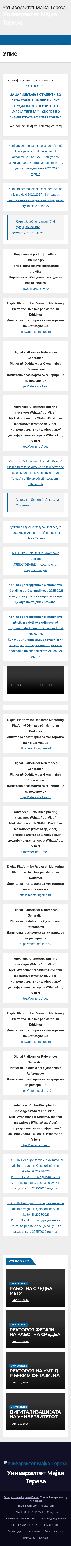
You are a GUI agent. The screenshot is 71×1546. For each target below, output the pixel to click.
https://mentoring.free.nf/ (35, 331)
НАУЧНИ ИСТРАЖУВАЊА (20, 1518)
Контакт (43, 1538)
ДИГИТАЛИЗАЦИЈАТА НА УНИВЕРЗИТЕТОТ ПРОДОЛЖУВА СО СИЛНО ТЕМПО (35, 1419)
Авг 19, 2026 (20, 1423)
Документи (29, 1538)
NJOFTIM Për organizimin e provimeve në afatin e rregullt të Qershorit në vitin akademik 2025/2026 (35, 1165)
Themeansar (35, 1500)
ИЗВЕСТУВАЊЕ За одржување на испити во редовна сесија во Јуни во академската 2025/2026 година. (35, 1182)
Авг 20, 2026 (20, 1341)
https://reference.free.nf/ (35, 386)
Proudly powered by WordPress (21, 1497)
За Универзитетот (28, 1505)
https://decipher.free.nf (35, 446)
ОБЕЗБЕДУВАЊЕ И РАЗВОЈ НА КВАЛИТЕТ (36, 1525)
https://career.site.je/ (35, 288)
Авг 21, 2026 (20, 1300)
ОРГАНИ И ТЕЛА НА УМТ (28, 1512)
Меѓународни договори (52, 1518)
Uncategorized (19, 1284)
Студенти (52, 1512)
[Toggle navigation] (64, 40)
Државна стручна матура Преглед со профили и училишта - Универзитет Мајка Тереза (36, 532)
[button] (56, 40)
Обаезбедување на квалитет (24, 1531)
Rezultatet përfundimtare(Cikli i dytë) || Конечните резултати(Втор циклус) (34, 227)
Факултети (47, 1505)
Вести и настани (53, 1531)
